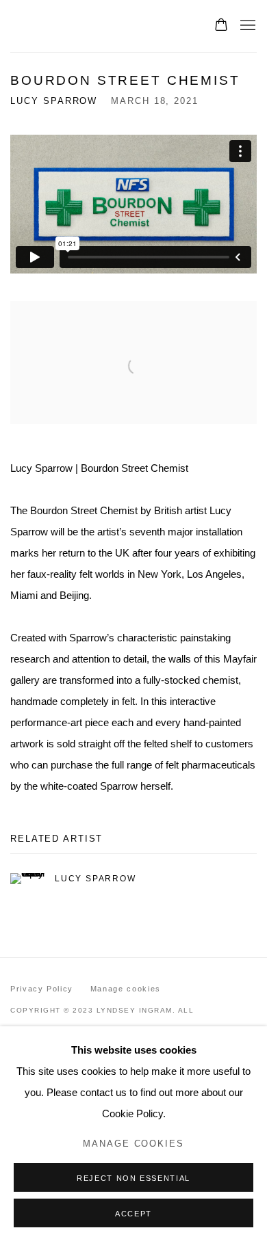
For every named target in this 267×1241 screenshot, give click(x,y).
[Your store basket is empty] (221, 26)
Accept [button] (133, 1214)
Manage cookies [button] (125, 989)
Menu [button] (246, 26)
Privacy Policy (41, 989)
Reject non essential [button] (133, 1178)
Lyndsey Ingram (98, 25)
